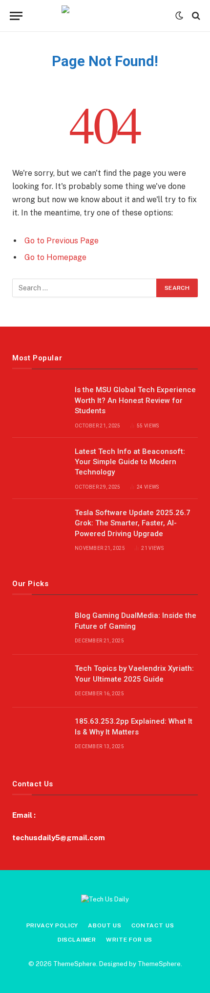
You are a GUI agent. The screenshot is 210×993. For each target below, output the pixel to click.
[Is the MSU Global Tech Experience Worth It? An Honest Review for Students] (39, 402)
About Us (105, 925)
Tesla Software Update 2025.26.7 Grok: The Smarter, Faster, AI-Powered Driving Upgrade (132, 523)
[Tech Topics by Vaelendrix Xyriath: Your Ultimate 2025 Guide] (39, 681)
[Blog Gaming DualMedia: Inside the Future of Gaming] (39, 628)
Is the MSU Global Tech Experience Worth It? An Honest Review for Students (135, 400)
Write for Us (129, 939)
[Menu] (16, 16)
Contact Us (152, 925)
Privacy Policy (52, 925)
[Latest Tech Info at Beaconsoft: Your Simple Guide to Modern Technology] (39, 464)
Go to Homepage (55, 257)
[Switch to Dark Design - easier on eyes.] (179, 15)
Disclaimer (77, 939)
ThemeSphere (159, 964)
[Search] (195, 16)
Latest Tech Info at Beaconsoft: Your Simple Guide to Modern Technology (130, 462)
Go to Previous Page (61, 240)
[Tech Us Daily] (105, 15)
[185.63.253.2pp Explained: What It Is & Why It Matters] (39, 734)
